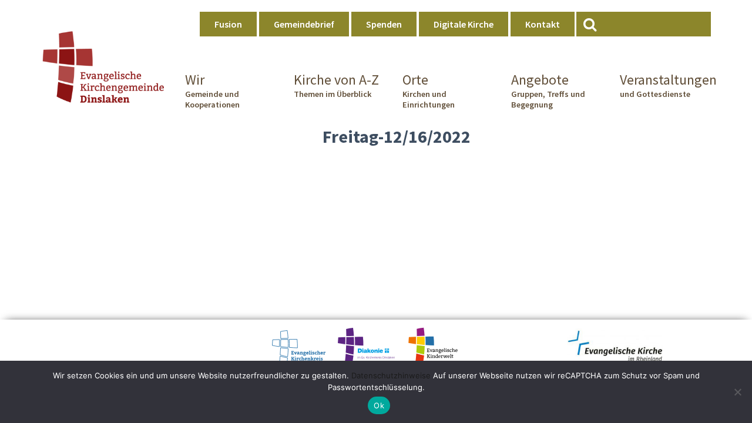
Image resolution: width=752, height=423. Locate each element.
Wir (212, 90)
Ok (379, 405)
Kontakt (542, 24)
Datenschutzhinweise (391, 375)
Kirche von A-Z (336, 85)
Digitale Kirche (464, 24)
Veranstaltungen (665, 85)
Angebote (548, 90)
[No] (737, 392)
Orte (428, 90)
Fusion (228, 24)
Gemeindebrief (304, 24)
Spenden (384, 24)
